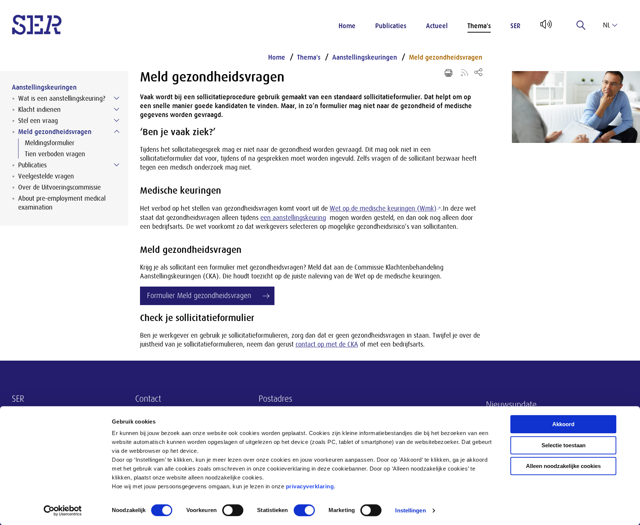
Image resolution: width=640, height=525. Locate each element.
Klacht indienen (39, 109)
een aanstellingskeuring (293, 217)
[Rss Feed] (464, 72)
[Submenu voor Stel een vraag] (117, 120)
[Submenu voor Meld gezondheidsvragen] (117, 131)
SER (515, 26)
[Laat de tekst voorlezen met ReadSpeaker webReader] (545, 27)
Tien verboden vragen (55, 154)
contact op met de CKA (327, 344)
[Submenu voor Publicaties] (117, 165)
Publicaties (390, 26)
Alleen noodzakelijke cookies (563, 466)
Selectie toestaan (563, 445)
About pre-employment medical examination (62, 203)
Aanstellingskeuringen (44, 87)
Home (347, 26)
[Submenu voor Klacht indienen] (117, 109)
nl (606, 25)
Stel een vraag (38, 120)
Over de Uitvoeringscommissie (59, 187)
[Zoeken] (581, 25)
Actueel (437, 26)
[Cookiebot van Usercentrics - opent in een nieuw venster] (62, 510)
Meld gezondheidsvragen (54, 132)
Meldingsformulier (49, 143)
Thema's (479, 26)
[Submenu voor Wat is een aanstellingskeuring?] (117, 98)
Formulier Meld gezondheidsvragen (199, 295)
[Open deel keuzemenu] (478, 72)
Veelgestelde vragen (46, 176)
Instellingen (410, 510)
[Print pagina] (448, 73)
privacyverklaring (310, 486)
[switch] (232, 510)
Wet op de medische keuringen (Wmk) (383, 208)
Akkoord (563, 424)
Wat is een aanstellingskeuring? (61, 98)
